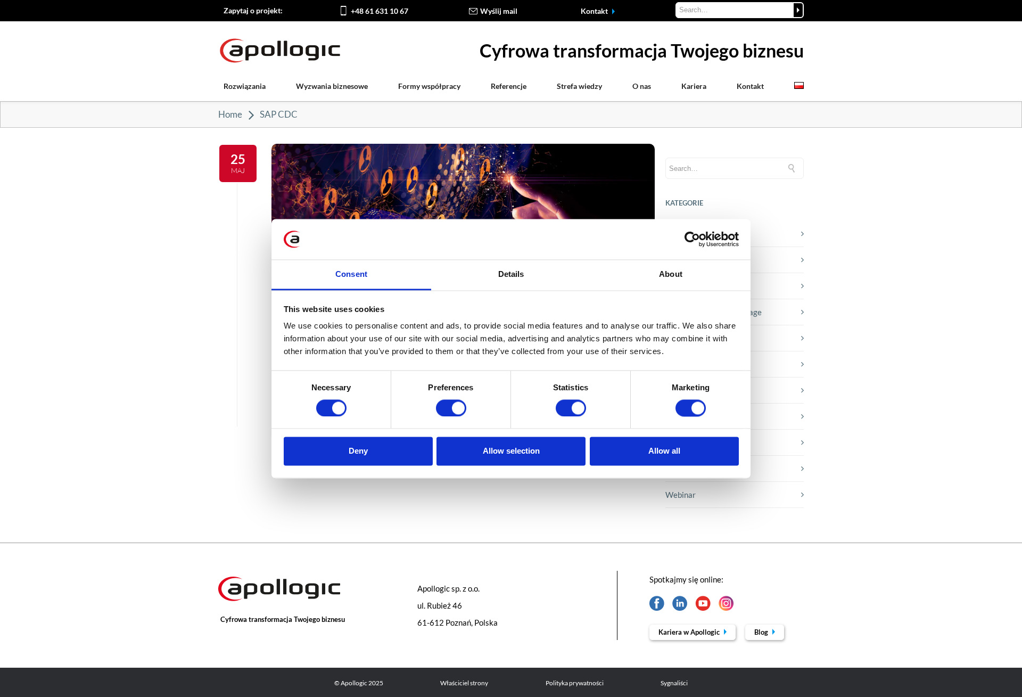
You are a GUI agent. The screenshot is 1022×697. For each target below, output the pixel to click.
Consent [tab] (351, 274)
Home (230, 114)
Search (798, 10)
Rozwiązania (245, 86)
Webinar (680, 494)
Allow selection (511, 451)
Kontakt (595, 10)
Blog (762, 632)
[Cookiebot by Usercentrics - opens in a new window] (692, 239)
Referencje (508, 86)
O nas (641, 86)
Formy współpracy (429, 86)
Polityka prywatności (575, 683)
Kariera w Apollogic (689, 632)
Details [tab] (511, 274)
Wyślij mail (498, 10)
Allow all (664, 451)
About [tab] (670, 274)
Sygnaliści (674, 683)
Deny (358, 451)
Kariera (693, 86)
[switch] (451, 407)
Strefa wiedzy (579, 86)
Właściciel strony (464, 683)
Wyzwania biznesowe (332, 86)
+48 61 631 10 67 (379, 10)
